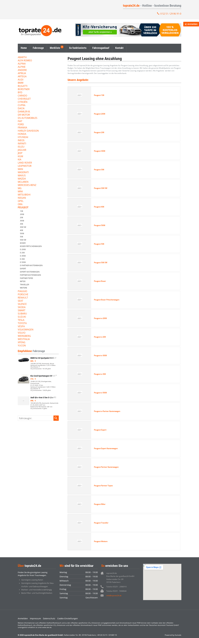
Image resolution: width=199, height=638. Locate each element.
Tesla (21, 320)
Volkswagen (25, 329)
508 (21, 236)
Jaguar (22, 150)
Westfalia (24, 339)
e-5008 (23, 262)
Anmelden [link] (192, 24)
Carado (22, 95)
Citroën (22, 102)
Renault (23, 297)
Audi (20, 79)
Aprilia (22, 73)
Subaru (22, 313)
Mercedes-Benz (27, 185)
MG (20, 188)
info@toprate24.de (113, 595)
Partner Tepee (26, 278)
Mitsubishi (24, 194)
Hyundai (23, 137)
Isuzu (21, 147)
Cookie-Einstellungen (67, 618)
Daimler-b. (24, 111)
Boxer (22, 243)
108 (21, 211)
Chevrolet (24, 99)
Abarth (22, 57)
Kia (19, 159)
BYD (20, 92)
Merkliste (55, 47)
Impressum (35, 618)
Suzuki (22, 317)
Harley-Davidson (28, 131)
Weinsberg (24, 336)
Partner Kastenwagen (30, 275)
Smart (21, 310)
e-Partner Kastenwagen (31, 265)
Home (24, 47)
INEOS (21, 140)
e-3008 (23, 256)
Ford (21, 124)
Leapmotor (24, 166)
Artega (22, 76)
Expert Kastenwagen (29, 272)
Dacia (21, 108)
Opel (20, 201)
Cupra (21, 105)
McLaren (23, 182)
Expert (23, 268)
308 (21, 224)
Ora (20, 204)
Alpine (21, 67)
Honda (22, 134)
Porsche (23, 294)
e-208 (22, 252)
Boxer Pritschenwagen (31, 246)
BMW (20, 83)
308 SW (23, 227)
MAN (20, 169)
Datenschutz (49, 618)
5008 (22, 233)
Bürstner (24, 89)
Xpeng (21, 342)
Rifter (22, 281)
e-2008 (23, 249)
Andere (22, 70)
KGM (20, 156)
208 (21, 217)
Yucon (22, 345)
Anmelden (23, 618)
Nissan (22, 198)
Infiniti (22, 143)
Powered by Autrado (173, 635)
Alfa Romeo (25, 60)
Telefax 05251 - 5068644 (116, 591)
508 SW (23, 240)
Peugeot (23, 207)
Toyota (22, 323)
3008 (22, 220)
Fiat (20, 121)
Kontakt (119, 47)
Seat (20, 301)
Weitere (23, 288)
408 (21, 230)
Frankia (22, 127)
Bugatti (22, 86)
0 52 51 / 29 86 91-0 (170, 13)
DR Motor (24, 115)
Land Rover (25, 162)
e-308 (22, 259)
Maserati (23, 172)
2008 (22, 214)
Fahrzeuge (38, 47)
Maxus (22, 175)
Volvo (21, 333)
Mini (20, 191)
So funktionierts (77, 47)
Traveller (24, 284)
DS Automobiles (27, 118)
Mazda (22, 178)
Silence (22, 304)
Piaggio (22, 291)
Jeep (20, 153)
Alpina (22, 63)
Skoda (21, 307)
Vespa (21, 326)
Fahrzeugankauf (100, 47)
